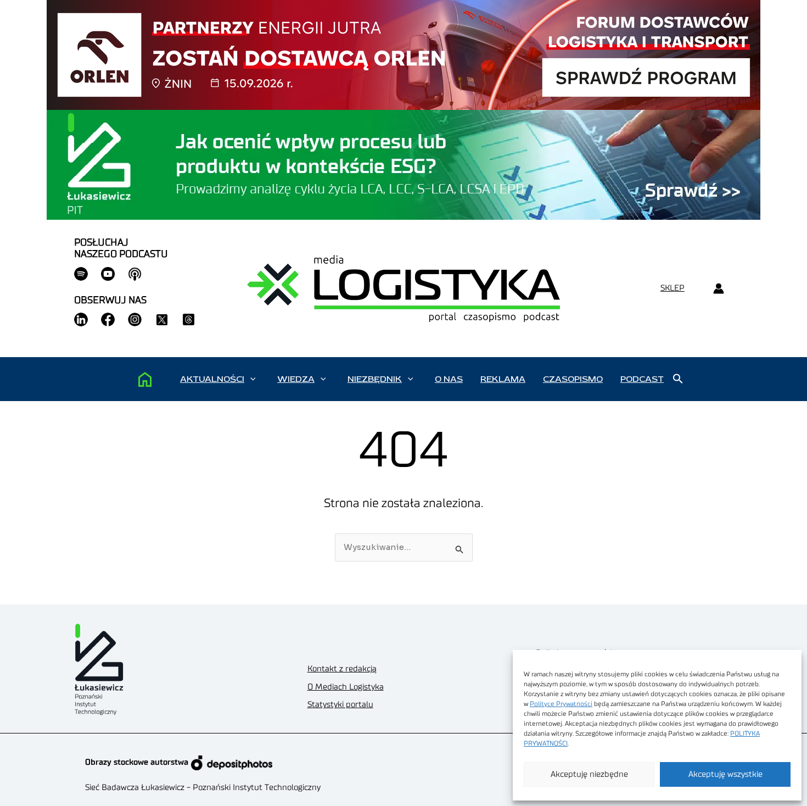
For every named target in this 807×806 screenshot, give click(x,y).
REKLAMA (502, 379)
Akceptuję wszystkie (725, 774)
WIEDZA (296, 379)
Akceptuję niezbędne (589, 774)
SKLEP (672, 288)
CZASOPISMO (573, 379)
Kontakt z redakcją (342, 669)
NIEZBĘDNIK (375, 379)
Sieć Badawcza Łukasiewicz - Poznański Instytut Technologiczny (203, 787)
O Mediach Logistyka (345, 687)
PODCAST (642, 379)
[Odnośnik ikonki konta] (718, 288)
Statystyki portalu (340, 705)
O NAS (449, 379)
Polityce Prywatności (561, 704)
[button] (253, 379)
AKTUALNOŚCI (212, 379)
